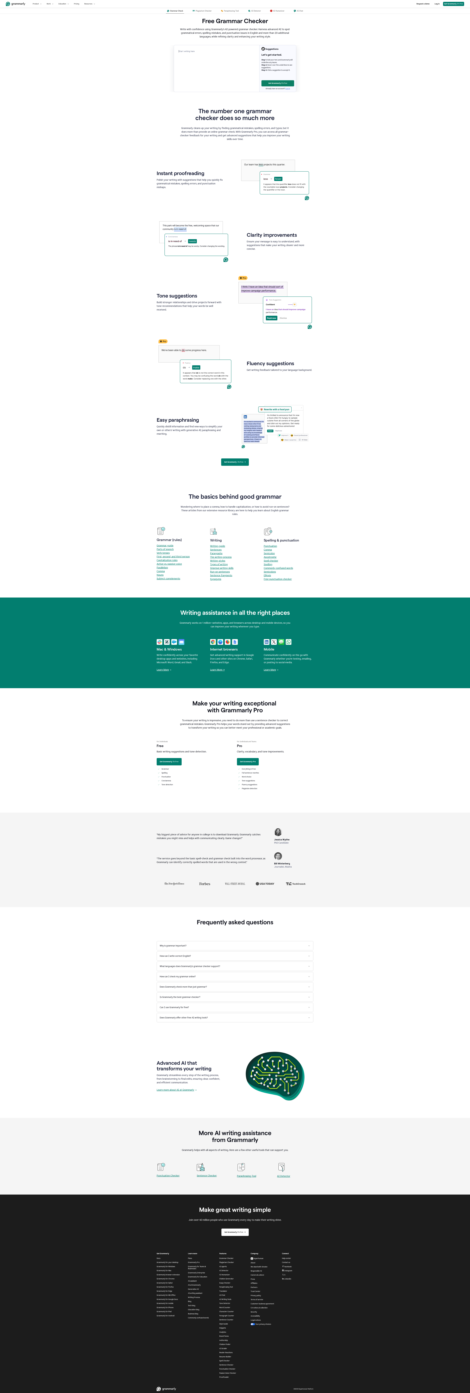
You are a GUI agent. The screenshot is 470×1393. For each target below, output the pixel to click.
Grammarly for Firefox (165, 1287)
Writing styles (217, 560)
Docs (158, 1258)
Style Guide (223, 1324)
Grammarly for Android (165, 1316)
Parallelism (162, 567)
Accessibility (255, 1316)
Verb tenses (163, 552)
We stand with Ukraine (259, 1267)
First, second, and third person (173, 556)
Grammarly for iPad (164, 1312)
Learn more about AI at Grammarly (175, 1089)
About (253, 1263)
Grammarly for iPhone (165, 1308)
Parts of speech (165, 549)
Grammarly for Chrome (166, 1279)
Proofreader (224, 1377)
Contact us (286, 1262)
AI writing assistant (195, 1293)
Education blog (193, 1310)
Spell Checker (224, 1361)
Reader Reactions (226, 1353)
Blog (189, 1301)
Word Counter (224, 1308)
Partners (254, 1287)
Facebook (288, 1267)
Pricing (76, 4)
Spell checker (271, 560)
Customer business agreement (262, 1304)
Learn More (163, 669)
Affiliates (254, 1283)
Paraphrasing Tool (246, 1175)
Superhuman (258, 1258)
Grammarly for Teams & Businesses (197, 1268)
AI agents (223, 1267)
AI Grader (223, 1348)
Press (253, 1279)
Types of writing (219, 564)
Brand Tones (224, 1336)
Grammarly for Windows (166, 1267)
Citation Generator (226, 1279)
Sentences (216, 549)
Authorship (223, 1340)
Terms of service (257, 1300)
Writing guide (217, 546)
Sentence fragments (221, 575)
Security (254, 1312)
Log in (437, 4)
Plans (190, 1258)
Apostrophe (270, 557)
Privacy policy (256, 1296)
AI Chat (222, 1295)
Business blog (193, 1314)
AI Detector (283, 1176)
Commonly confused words (278, 568)
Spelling (268, 564)
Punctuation (270, 546)
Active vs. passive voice (169, 563)
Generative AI (193, 1289)
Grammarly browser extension (168, 1275)
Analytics (222, 1332)
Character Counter (226, 1312)
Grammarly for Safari (165, 1283)
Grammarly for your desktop (167, 1262)
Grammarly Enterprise (196, 1273)
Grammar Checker (226, 1258)
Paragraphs (216, 553)
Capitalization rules (167, 560)
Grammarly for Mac (164, 1271)
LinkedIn (287, 1279)
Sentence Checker (207, 1175)
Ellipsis (267, 575)
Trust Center (255, 1291)
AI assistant (192, 1281)
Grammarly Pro (194, 1262)
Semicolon (269, 553)
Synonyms (215, 579)
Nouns (160, 574)
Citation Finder (224, 1344)
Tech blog (191, 1306)
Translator (223, 1291)
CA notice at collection (259, 1308)
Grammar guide (165, 545)
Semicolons (270, 571)
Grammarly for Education (197, 1277)
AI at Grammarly (194, 1285)
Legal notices (256, 1320)
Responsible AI (256, 1271)
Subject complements (168, 578)
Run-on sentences (220, 571)
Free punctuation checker (278, 579)
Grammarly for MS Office (166, 1295)
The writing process (221, 557)
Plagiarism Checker (226, 1262)
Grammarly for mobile (165, 1303)
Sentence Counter (226, 1320)
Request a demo (423, 4)
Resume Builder (225, 1357)
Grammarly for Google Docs (167, 1299)
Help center (286, 1258)
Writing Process (194, 1297)
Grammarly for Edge (164, 1291)
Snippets (222, 1328)
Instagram (288, 1271)
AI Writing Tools (225, 1299)
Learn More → (217, 669)
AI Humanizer (224, 1275)
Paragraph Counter (226, 1316)
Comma (161, 571)
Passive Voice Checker (227, 1373)
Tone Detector (224, 1303)
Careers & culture (257, 1275)
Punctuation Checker (168, 1175)
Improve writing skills (221, 568)
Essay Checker (224, 1283)
